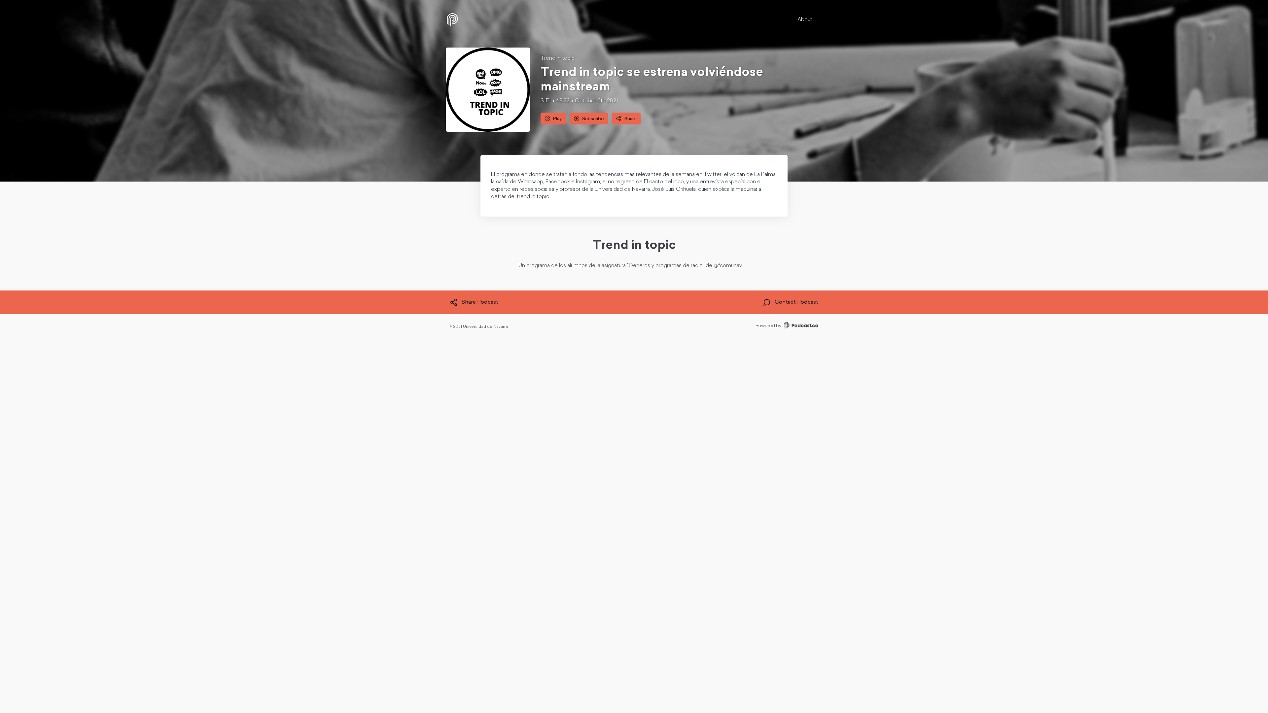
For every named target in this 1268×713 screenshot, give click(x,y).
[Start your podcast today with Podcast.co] (800, 326)
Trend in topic (558, 58)
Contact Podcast (796, 302)
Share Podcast (480, 302)
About (804, 19)
